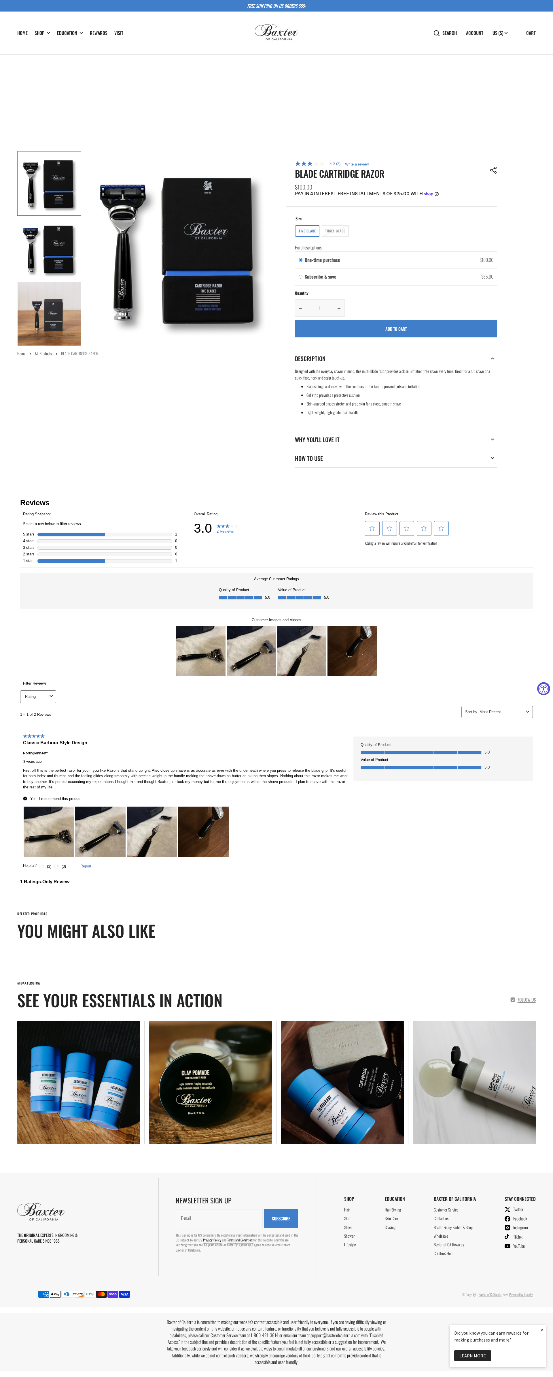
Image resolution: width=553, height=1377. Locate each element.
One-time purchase (322, 259)
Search (449, 33)
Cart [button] (531, 32)
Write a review (357, 164)
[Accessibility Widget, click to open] (543, 688)
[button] (493, 170)
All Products (43, 353)
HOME (22, 32)
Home (21, 353)
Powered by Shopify (521, 1294)
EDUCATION (67, 33)
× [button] (541, 1329)
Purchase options (308, 247)
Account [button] (474, 33)
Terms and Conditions (240, 1239)
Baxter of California (490, 1294)
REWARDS (98, 32)
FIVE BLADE (309, 232)
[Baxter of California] (276, 33)
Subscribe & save (321, 276)
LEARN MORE (472, 1356)
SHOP (39, 33)
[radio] (300, 260)
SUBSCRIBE (281, 1218)
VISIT (118, 32)
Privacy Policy (212, 1239)
